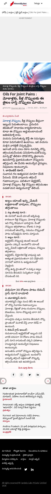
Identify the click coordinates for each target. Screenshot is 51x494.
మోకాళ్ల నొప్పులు (11, 121)
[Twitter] (29, 375)
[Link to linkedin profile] (32, 469)
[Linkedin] (38, 375)
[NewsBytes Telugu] (18, 4)
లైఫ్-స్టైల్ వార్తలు (22, 12)
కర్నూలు (6, 421)
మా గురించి (6, 451)
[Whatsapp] (21, 375)
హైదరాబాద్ (7, 399)
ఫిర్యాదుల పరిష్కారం (10, 459)
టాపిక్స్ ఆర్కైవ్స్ (7, 463)
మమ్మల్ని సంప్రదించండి (11, 455)
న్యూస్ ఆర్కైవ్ (34, 459)
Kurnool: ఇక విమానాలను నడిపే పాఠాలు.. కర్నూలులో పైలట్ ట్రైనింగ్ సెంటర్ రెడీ (21, 417)
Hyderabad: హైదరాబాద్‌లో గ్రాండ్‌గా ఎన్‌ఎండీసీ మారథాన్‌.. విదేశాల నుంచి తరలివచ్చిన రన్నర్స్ (23, 395)
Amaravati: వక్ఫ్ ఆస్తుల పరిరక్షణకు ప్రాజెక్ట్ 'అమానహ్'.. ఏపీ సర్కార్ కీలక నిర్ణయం (21, 406)
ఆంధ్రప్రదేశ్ (7, 432)
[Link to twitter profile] (25, 469)
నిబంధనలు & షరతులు (38, 451)
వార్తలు (11, 12)
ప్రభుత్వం (6, 410)
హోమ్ (4, 12)
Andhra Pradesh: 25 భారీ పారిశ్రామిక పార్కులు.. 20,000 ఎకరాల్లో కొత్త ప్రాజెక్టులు (24, 428)
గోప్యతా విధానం (19, 451)
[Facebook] (13, 375)
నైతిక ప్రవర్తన (28, 455)
